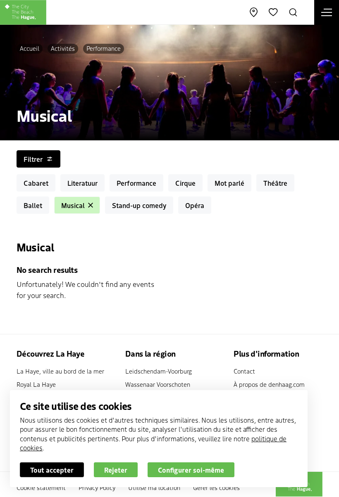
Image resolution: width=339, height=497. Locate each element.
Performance (103, 48)
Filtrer (33, 158)
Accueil (29, 48)
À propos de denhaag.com (269, 384)
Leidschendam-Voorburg (158, 371)
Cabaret (36, 182)
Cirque (185, 182)
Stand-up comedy (139, 205)
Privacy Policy (97, 487)
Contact (244, 371)
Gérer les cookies (216, 487)
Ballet (33, 205)
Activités (63, 48)
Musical (73, 205)
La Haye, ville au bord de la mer (60, 371)
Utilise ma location (154, 487)
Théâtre (275, 182)
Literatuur (82, 182)
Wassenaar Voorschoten (157, 384)
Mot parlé (229, 182)
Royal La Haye (36, 384)
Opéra (194, 205)
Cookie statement (41, 487)
